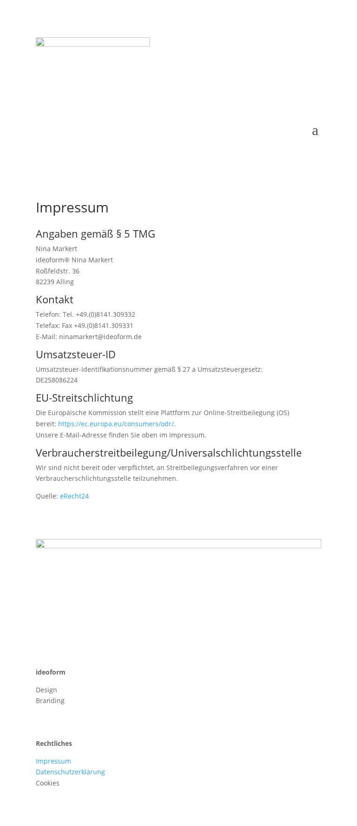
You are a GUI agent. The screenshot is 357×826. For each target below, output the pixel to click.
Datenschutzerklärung (70, 771)
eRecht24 (74, 496)
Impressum (53, 761)
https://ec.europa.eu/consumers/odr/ (116, 423)
